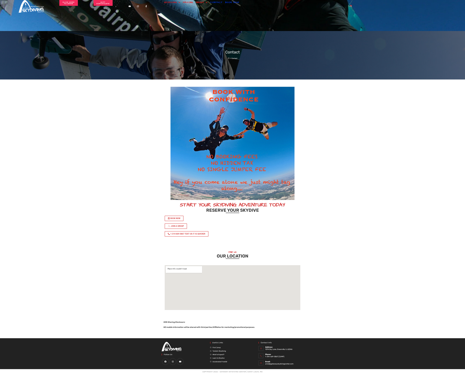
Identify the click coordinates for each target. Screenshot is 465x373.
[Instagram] (138, 6)
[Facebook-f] (146, 6)
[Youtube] (130, 6)
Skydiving (170, 2)
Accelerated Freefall (220, 362)
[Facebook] (165, 361)
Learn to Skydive (219, 358)
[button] (186, 234)
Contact (216, 2)
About (200, 2)
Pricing (188, 2)
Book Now (232, 2)
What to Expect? (218, 354)
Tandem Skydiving (219, 351)
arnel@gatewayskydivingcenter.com (279, 364)
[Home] (228, 58)
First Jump (217, 347)
